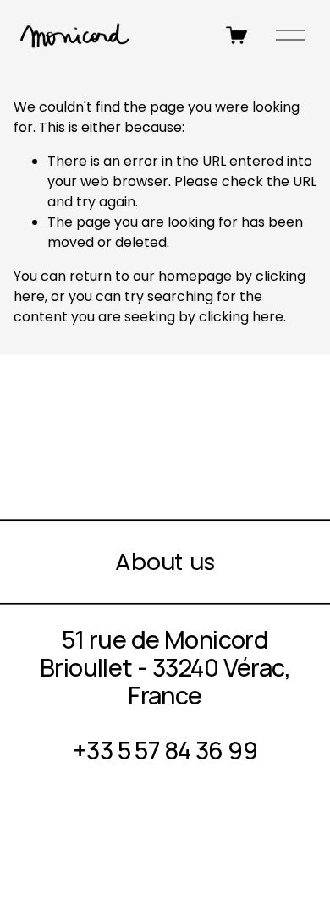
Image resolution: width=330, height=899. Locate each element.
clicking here (241, 316)
